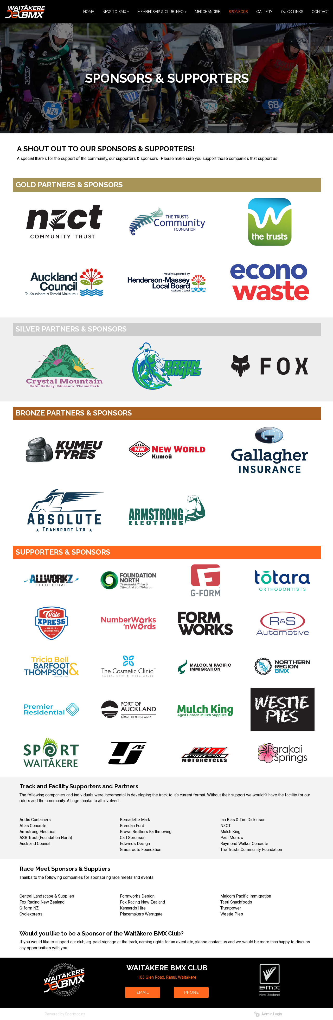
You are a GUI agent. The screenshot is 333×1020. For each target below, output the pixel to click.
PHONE (191, 992)
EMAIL (142, 992)
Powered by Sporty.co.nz (65, 1014)
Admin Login (271, 1014)
